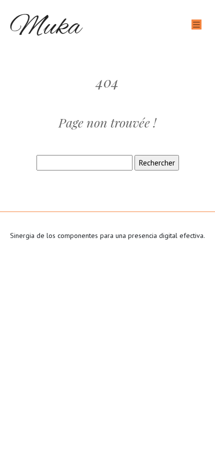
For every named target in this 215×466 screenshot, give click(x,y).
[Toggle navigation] (197, 25)
